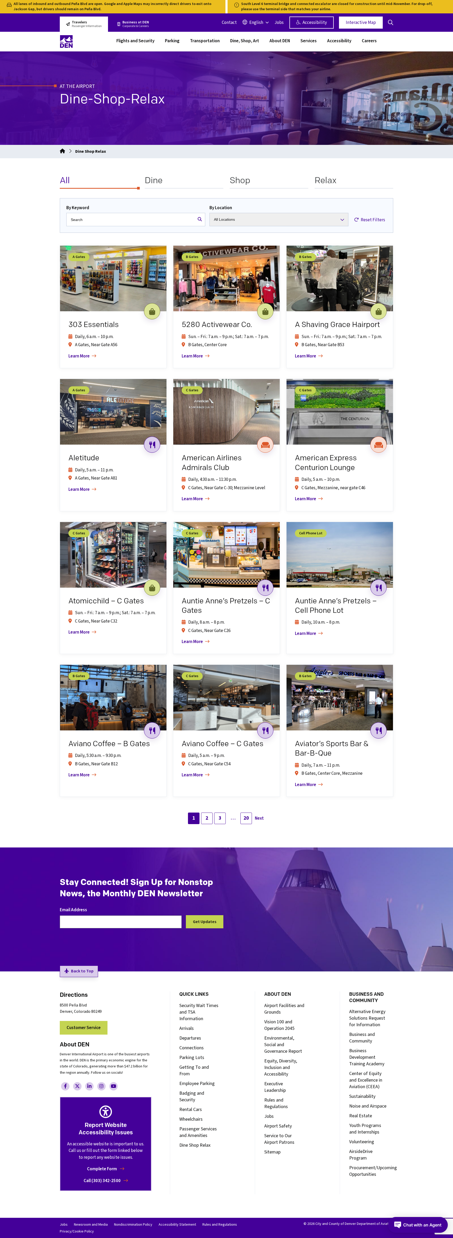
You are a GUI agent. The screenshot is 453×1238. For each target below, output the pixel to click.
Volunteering (361, 1142)
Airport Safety (278, 1126)
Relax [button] (326, 180)
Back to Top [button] (82, 971)
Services (308, 41)
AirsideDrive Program (361, 1154)
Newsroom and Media (91, 1224)
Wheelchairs (191, 1119)
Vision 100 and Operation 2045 (279, 1025)
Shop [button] (240, 180)
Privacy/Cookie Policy (77, 1231)
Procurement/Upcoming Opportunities (373, 1171)
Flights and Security (135, 41)
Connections (191, 1048)
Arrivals (186, 1028)
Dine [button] (154, 180)
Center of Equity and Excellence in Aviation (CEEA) (365, 1080)
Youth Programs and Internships (365, 1128)
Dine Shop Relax (195, 1145)
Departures (190, 1038)
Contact (229, 22)
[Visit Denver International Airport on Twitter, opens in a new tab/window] (77, 1086)
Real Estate (360, 1116)
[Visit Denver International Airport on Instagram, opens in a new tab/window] (101, 1086)
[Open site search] (390, 22)
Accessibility (314, 22)
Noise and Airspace (367, 1106)
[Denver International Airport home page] (85, 41)
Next (259, 818)
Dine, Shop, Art (244, 41)
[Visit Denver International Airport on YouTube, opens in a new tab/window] (113, 1086)
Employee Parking (197, 1083)
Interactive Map (361, 22)
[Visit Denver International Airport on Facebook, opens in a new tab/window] (65, 1086)
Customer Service (84, 1028)
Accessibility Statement (177, 1224)
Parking (172, 41)
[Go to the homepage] (62, 151)
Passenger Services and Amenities (198, 1132)
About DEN (279, 41)
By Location (220, 208)
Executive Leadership (275, 1087)
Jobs (279, 22)
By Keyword (77, 208)
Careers (369, 41)
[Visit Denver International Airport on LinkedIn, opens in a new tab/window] (89, 1086)
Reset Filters (372, 220)
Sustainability (362, 1096)
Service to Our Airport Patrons (279, 1139)
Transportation (205, 41)
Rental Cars (190, 1109)
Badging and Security (191, 1096)
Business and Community (362, 1037)
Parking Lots (191, 1057)
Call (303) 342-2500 (102, 1181)
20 (246, 818)
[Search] (199, 219)
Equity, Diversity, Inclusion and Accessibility (280, 1067)
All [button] (65, 180)
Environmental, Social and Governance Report (283, 1045)
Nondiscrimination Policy (133, 1224)
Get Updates (204, 922)
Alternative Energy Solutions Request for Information (367, 1018)
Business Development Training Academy (366, 1057)
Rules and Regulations (276, 1103)
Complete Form (102, 1169)
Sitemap (272, 1152)
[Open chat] (418, 1225)
